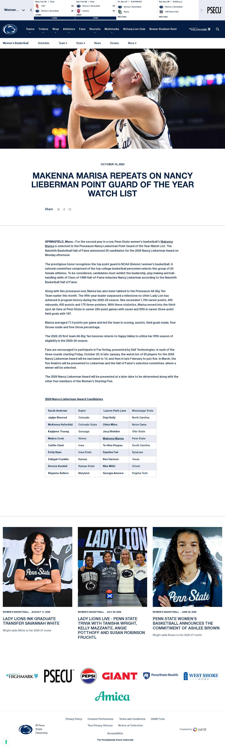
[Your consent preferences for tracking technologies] (6, 741)
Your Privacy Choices (100, 726)
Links (54, 18)
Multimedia (112, 29)
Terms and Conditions (132, 719)
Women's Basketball (16, 612)
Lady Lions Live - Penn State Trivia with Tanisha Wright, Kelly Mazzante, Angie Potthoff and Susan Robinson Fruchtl (111, 628)
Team (62, 43)
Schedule (43, 43)
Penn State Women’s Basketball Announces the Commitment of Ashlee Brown (186, 623)
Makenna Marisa (113, 439)
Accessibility (115, 733)
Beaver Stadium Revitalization (168, 29)
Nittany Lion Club (134, 29)
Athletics (69, 29)
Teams (30, 29)
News (97, 43)
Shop (55, 29)
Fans (82, 29)
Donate (114, 44)
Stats (79, 43)
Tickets (43, 29)
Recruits (94, 29)
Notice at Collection (130, 726)
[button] (31, 10)
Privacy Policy (74, 719)
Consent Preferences (100, 719)
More (131, 43)
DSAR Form (158, 719)
